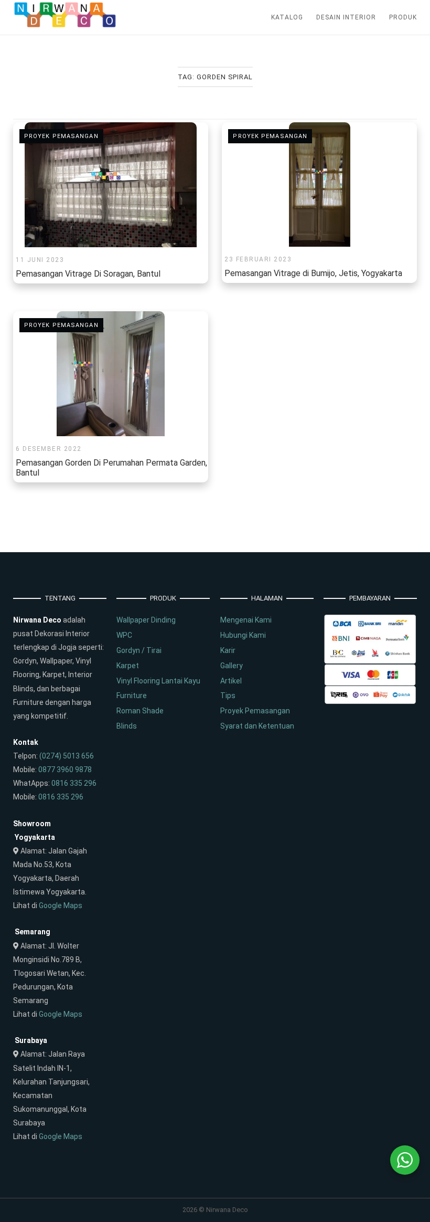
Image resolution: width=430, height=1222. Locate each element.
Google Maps (60, 905)
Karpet (127, 665)
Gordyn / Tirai (139, 650)
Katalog (287, 17)
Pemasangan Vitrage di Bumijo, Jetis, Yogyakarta (313, 273)
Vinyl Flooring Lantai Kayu (158, 681)
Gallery (231, 665)
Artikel (231, 681)
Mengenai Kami (246, 620)
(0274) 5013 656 (66, 756)
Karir (227, 650)
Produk (403, 17)
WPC (124, 635)
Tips (227, 695)
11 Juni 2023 (40, 260)
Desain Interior (346, 17)
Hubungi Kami (243, 635)
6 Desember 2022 (49, 448)
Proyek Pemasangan (61, 136)
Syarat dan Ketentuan (257, 726)
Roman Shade (140, 711)
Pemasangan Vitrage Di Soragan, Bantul (88, 274)
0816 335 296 (73, 783)
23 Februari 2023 (258, 259)
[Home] (65, 25)
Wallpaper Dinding (146, 620)
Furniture (131, 695)
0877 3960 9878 (65, 769)
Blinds (126, 726)
